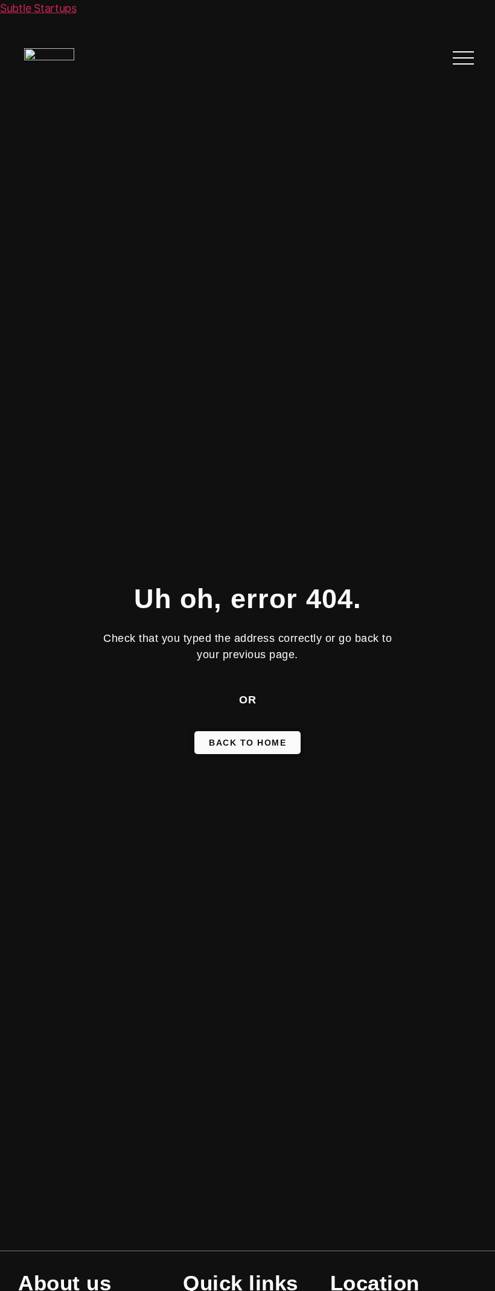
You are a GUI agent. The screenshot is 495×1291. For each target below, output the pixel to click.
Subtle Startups (38, 8)
